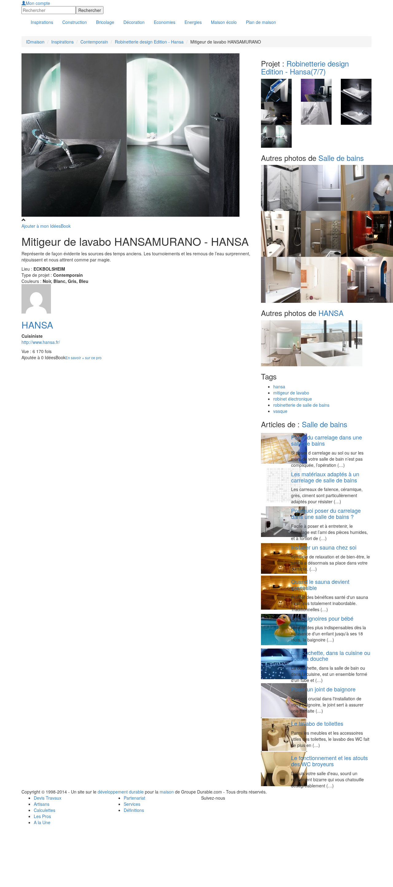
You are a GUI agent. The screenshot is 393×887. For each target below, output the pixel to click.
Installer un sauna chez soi (323, 547)
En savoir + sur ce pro (83, 357)
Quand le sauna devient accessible (320, 584)
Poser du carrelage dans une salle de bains (326, 440)
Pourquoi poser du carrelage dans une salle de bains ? (326, 513)
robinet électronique (292, 399)
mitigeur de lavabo (291, 393)
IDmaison (35, 42)
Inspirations (62, 42)
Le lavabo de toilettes (317, 723)
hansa (279, 386)
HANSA (37, 324)
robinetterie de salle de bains (301, 405)
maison (167, 792)
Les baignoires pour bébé (322, 618)
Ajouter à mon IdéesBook (46, 226)
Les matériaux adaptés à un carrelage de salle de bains (325, 477)
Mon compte (38, 3)
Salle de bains (341, 157)
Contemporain (94, 42)
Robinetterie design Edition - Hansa (149, 42)
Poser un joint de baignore (323, 689)
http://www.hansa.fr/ (40, 342)
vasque (280, 411)
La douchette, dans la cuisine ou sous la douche (330, 656)
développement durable (121, 792)
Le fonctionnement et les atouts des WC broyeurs (329, 761)
